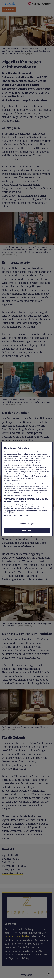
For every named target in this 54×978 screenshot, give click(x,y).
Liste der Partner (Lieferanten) (16, 515)
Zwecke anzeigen (27, 524)
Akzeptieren (27, 530)
